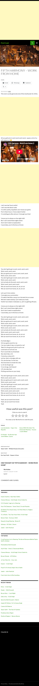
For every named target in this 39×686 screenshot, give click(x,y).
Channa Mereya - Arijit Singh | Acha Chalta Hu (14, 500)
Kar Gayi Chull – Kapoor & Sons (10, 454)
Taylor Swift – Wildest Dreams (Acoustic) (12, 447)
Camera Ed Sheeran (6, 606)
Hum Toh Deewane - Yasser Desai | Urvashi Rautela (15, 506)
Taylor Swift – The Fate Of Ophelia (10, 609)
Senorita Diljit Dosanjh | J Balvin (10, 600)
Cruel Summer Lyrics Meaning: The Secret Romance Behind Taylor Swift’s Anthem (19, 540)
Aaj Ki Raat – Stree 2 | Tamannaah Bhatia (12, 548)
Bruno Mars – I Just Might (8, 593)
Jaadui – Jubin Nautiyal (7, 571)
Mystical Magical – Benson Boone (10, 616)
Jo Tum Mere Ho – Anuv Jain (9, 560)
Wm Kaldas (7, 469)
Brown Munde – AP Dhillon (9, 556)
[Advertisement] (19, 20)
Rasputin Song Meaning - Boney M (10, 521)
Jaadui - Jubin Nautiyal (7, 527)
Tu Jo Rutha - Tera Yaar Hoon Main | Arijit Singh (14, 514)
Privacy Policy (4, 683)
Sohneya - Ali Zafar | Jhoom (8, 524)
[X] (14, 648)
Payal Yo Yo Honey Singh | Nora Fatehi (11, 567)
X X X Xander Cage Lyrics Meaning (10, 503)
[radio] (13, 416)
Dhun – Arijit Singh (6, 587)
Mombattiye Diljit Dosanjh (8, 544)
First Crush (5, 43)
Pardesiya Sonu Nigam (7, 613)
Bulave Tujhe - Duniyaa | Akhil (9, 518)
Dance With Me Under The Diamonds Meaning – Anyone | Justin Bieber (28, 429)
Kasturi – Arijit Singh (7, 564)
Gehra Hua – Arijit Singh (8, 596)
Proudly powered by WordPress (16, 683)
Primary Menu (37, 43)
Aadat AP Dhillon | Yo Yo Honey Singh (11, 603)
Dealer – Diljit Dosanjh (7, 590)
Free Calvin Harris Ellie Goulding (10, 575)
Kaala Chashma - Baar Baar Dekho (10, 496)
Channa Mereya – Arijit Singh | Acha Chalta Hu (14, 552)
